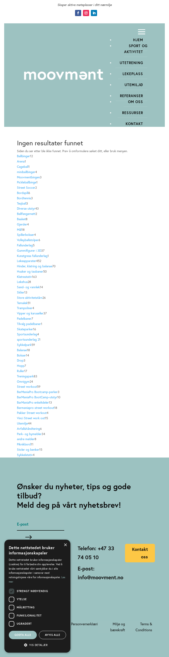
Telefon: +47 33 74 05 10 (96, 553)
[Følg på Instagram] (86, 13)
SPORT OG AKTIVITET (135, 48)
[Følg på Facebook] (78, 13)
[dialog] (37, 596)
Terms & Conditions (144, 627)
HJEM (138, 39)
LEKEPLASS (133, 73)
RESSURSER (132, 112)
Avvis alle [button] (52, 635)
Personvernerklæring (86, 624)
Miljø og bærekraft (117, 627)
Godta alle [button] (23, 635)
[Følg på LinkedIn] (94, 13)
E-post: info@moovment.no (100, 573)
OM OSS (135, 101)
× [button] (65, 544)
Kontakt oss (140, 553)
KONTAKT (134, 123)
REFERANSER (131, 95)
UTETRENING (131, 62)
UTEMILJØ (134, 84)
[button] (37, 645)
